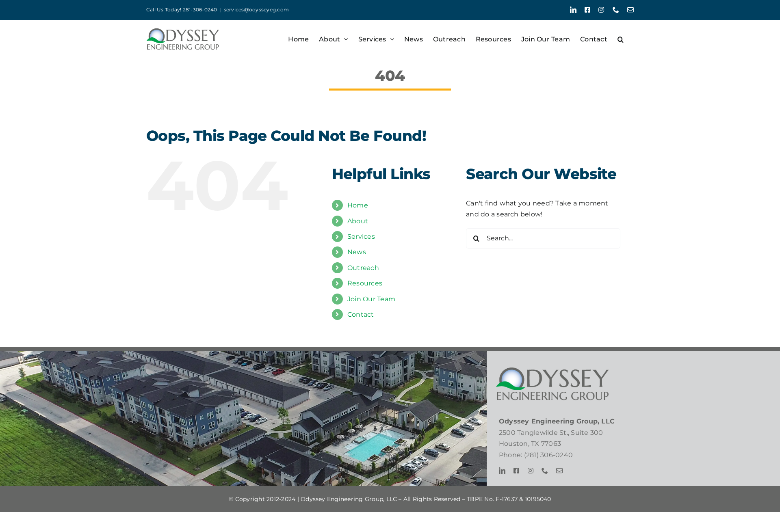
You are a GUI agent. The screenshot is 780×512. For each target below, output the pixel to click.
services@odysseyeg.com (256, 9)
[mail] (559, 470)
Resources (364, 283)
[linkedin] (502, 470)
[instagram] (530, 470)
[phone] (545, 470)
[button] (621, 39)
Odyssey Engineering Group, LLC (349, 499)
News (356, 252)
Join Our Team (371, 299)
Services (361, 236)
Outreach (363, 268)
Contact (360, 314)
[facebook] (516, 470)
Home (357, 205)
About (357, 221)
